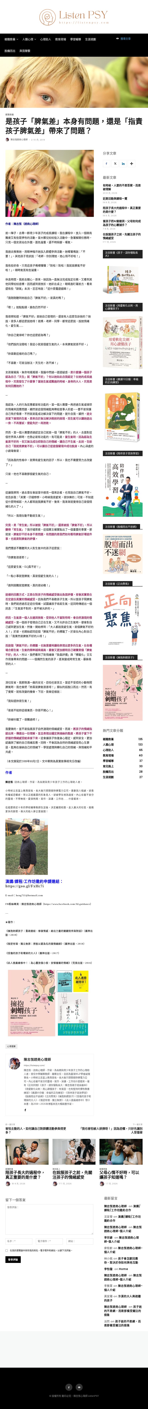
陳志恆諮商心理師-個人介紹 (123, 1229)
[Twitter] (114, 163)
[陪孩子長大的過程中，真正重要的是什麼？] (27, 1152)
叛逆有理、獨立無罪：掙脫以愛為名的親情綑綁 (34, 943)
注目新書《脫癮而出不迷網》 (121, 526)
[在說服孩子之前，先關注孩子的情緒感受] (74, 1152)
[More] (131, 163)
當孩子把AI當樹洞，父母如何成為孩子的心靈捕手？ (122, 223)
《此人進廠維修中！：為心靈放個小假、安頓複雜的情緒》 (38, 963)
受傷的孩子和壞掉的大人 (22, 953)
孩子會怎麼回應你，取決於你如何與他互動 (121, 1261)
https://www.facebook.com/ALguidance (67, 904)
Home (123, 1269)
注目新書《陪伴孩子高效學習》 (122, 453)
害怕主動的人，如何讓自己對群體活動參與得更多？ (35, 1131)
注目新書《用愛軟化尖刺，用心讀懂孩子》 (121, 307)
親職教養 (9, 115)
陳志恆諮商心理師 (19, 139)
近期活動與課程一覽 (115, 198)
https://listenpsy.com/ (34, 1065)
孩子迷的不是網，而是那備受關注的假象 (123, 1311)
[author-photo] (8, 1184)
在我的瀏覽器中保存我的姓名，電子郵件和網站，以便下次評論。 (41, 1250)
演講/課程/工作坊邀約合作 (122, 1208)
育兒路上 (56, 1169)
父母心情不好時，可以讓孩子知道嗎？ (119, 1175)
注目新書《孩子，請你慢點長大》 (121, 254)
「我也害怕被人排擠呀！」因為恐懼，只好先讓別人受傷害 (111, 1131)
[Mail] (79, 1387)
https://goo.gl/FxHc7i (24, 886)
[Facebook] (25, 1109)
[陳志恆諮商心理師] (7, 139)
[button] (122, 39)
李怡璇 (108, 1269)
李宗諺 (108, 1237)
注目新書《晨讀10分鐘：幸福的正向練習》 (121, 381)
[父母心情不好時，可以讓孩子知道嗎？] (121, 1152)
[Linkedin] (123, 163)
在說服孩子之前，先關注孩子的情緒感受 (72, 1175)
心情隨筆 (11, 1046)
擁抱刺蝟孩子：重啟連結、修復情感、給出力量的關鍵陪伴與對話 (44, 931)
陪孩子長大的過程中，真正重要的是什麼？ (25, 1175)
